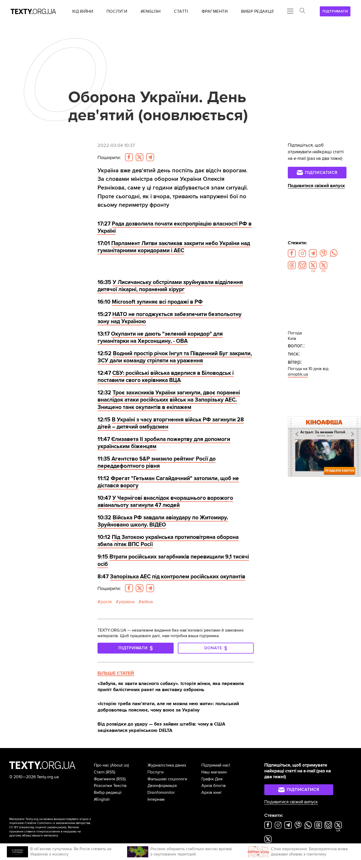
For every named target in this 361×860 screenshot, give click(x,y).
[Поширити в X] (140, 157)
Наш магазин (214, 772)
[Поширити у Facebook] (129, 157)
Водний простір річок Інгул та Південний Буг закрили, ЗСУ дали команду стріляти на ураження (175, 357)
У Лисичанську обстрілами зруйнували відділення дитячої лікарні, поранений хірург (170, 286)
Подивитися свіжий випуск (316, 185)
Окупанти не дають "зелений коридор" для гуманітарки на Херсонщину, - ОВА (160, 337)
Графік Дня (212, 779)
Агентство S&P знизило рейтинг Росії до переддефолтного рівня (157, 462)
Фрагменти (104, 779)
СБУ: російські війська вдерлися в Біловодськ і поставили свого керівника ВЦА (166, 377)
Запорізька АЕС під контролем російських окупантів (177, 576)
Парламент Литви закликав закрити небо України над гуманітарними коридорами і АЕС (174, 247)
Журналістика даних (166, 765)
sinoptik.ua (298, 374)
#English (102, 799)
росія (106, 602)
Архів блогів (213, 785)
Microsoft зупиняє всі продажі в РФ (157, 302)
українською (56, 827)
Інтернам (156, 799)
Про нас (101, 765)
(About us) (119, 765)
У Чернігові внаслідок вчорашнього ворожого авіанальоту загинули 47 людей (165, 501)
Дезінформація (162, 785)
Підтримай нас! (215, 765)
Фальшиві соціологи (167, 779)
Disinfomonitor (161, 792)
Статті (99, 772)
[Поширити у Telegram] (150, 157)
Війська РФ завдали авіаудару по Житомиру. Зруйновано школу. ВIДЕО (163, 521)
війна (147, 602)
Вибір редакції (108, 792)
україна (127, 602)
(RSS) (110, 772)
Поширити (109, 157)
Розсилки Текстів (110, 785)
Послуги (155, 772)
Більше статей (116, 673)
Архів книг (211, 792)
